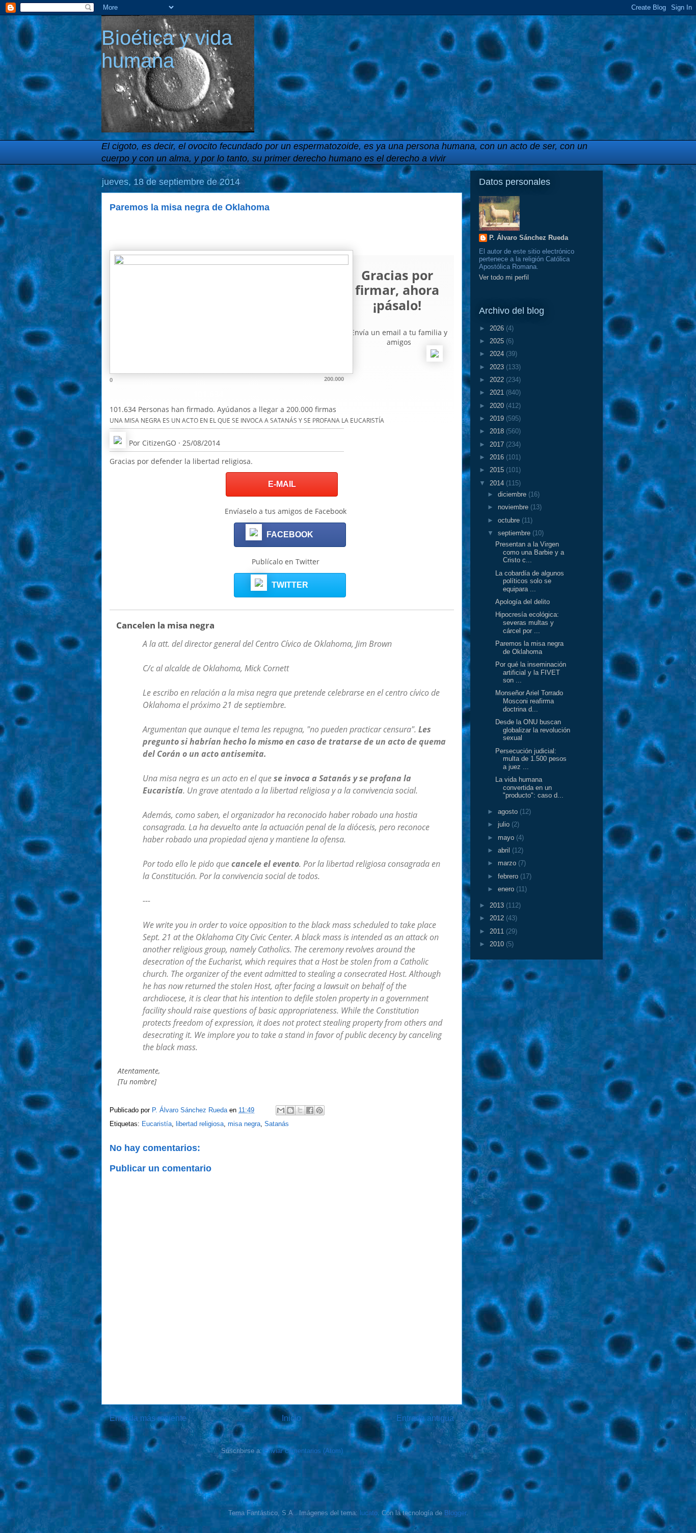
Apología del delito (522, 602)
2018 (498, 431)
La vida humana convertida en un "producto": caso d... (529, 787)
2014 (498, 483)
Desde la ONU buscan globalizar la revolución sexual (532, 730)
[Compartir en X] (300, 1110)
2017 (498, 444)
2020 (498, 405)
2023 (498, 367)
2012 (498, 918)
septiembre (515, 533)
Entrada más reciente (148, 1418)
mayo (507, 837)
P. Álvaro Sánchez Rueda (528, 237)
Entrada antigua (425, 1418)
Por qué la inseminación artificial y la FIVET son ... (530, 672)
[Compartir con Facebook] (310, 1110)
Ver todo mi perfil (504, 277)
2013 (498, 905)
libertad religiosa (200, 1124)
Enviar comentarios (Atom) (303, 1451)
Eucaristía (157, 1124)
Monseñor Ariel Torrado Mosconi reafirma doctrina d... (529, 701)
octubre (510, 520)
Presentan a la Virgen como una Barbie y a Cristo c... (529, 552)
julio (505, 824)
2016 (498, 457)
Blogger (455, 1513)
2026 (498, 328)
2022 (498, 380)
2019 (498, 418)
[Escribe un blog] (290, 1110)
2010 (498, 944)
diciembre (513, 494)
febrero (509, 876)
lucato (369, 1513)
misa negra (244, 1124)
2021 (498, 392)
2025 (498, 341)
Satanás (276, 1124)
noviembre (514, 507)
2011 (498, 931)
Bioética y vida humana (166, 49)
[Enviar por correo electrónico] (281, 1110)
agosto (509, 811)
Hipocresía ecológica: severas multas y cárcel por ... (527, 622)
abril (505, 850)
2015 (498, 470)
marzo (508, 863)
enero (507, 889)
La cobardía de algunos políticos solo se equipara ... (529, 581)
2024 (498, 354)
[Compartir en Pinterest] (319, 1110)
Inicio (291, 1418)
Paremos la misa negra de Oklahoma (529, 647)
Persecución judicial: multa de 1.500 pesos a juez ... (531, 759)
